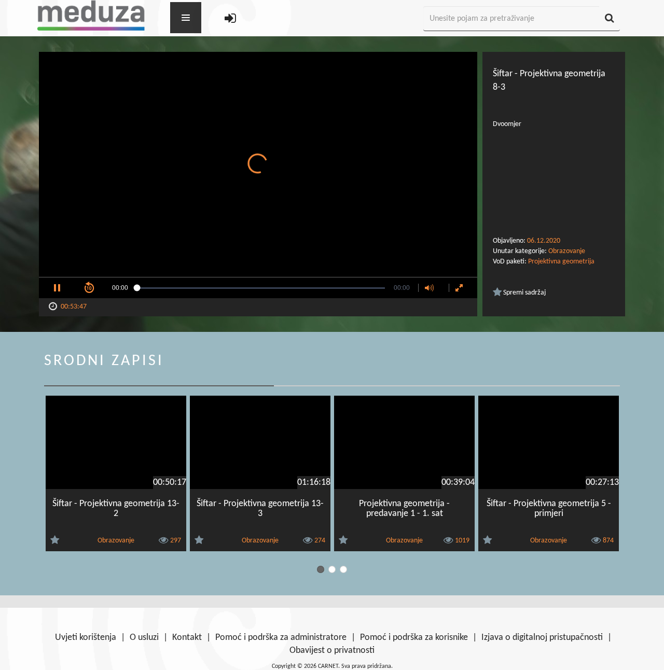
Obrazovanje (566, 251)
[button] (57, 287)
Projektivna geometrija (561, 262)
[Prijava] (230, 19)
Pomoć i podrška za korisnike (414, 637)
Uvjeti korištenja (85, 637)
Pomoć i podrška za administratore (281, 637)
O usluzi (144, 637)
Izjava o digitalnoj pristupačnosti (542, 637)
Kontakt (187, 637)
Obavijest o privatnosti (332, 650)
